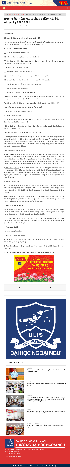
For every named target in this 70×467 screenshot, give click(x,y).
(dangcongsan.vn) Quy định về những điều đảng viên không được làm (45, 426)
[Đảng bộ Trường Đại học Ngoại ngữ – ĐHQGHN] (35, 3)
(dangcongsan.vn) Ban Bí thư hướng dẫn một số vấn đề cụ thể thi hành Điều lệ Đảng (46, 370)
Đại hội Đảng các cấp (18, 14)
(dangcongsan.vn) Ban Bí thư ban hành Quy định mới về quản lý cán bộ (46, 384)
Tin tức (10, 14)
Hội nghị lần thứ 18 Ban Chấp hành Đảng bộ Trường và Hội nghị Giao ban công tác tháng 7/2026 (46, 412)
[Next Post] (50, 288)
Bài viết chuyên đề (33, 423)
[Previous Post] (19, 288)
